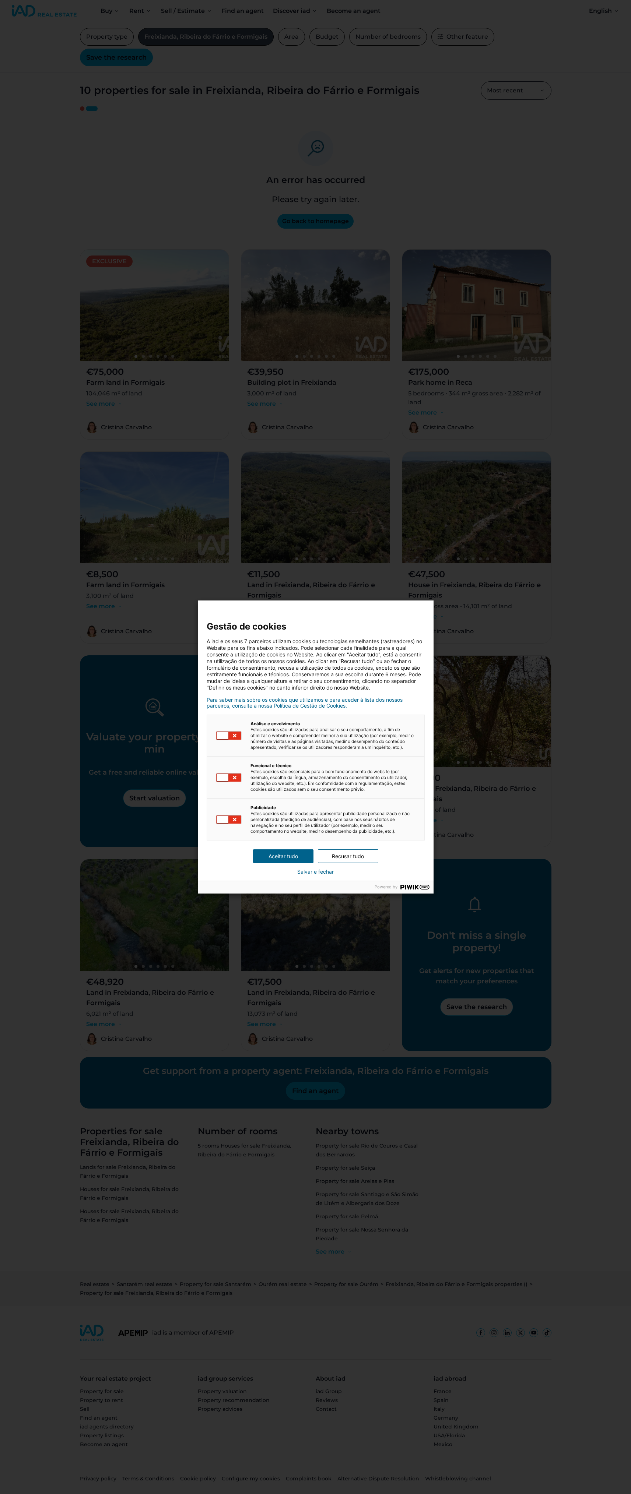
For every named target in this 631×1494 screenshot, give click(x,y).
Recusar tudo (348, 856)
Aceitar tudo (283, 856)
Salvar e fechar (315, 872)
